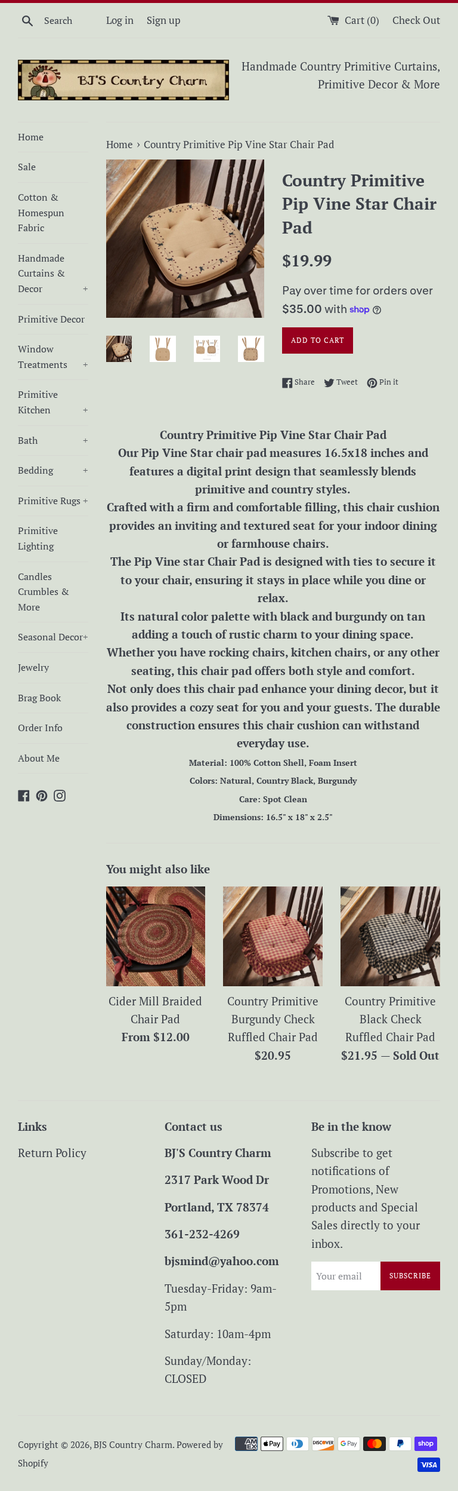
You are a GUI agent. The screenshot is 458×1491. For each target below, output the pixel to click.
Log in (120, 20)
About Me (39, 758)
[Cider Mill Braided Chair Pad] (156, 936)
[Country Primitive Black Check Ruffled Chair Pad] (390, 936)
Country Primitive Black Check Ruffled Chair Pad (390, 1019)
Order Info (40, 727)
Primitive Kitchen (53, 402)
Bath (53, 440)
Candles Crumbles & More (43, 591)
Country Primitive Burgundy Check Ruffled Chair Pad (272, 1019)
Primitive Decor (51, 319)
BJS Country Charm (133, 1444)
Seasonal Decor (53, 636)
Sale (27, 166)
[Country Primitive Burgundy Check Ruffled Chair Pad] (273, 936)
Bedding (53, 470)
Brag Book (39, 697)
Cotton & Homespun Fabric (41, 212)
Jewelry (33, 667)
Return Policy (52, 1152)
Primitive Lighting (38, 538)
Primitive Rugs (53, 500)
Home (31, 136)
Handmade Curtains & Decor (53, 273)
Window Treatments (53, 356)
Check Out (416, 20)
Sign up (164, 20)
